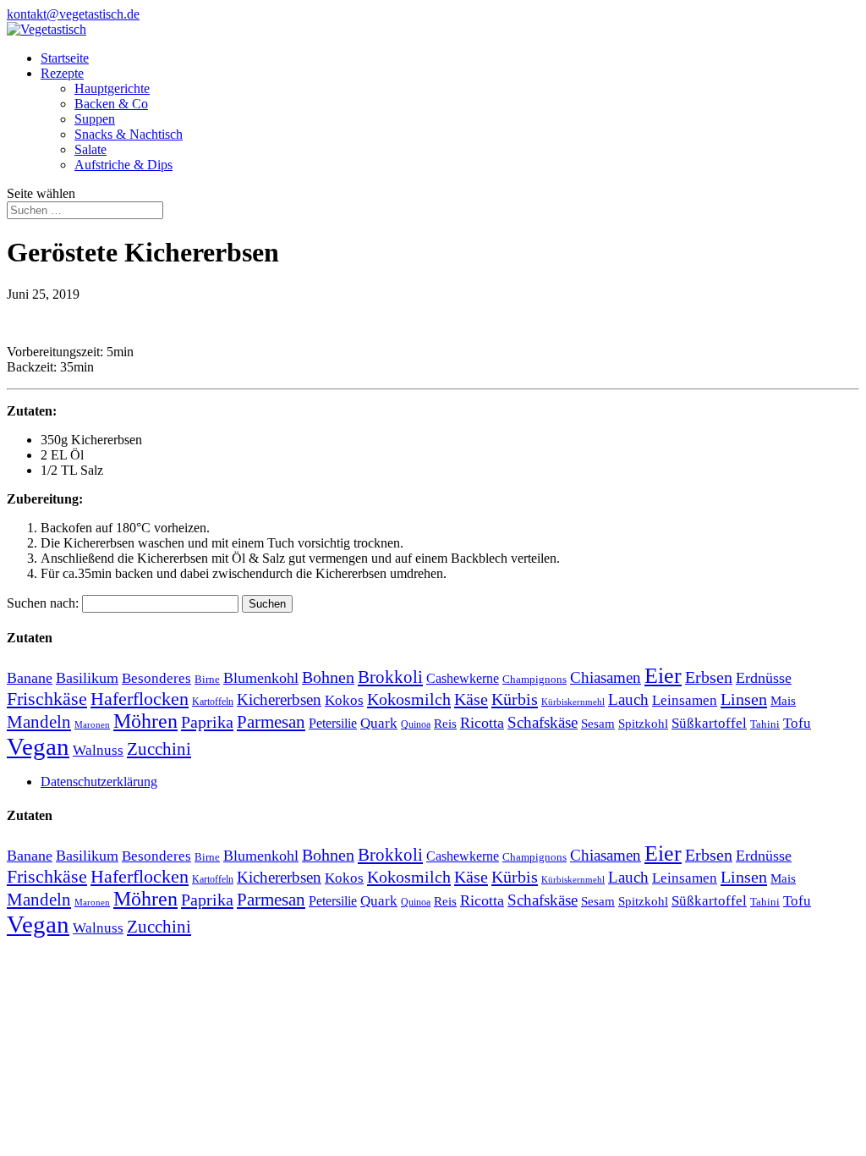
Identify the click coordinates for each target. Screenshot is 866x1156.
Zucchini (159, 748)
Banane (29, 677)
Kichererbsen (279, 699)
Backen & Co (111, 103)
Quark (378, 723)
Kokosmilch (409, 699)
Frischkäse (47, 699)
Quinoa (415, 724)
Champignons (534, 679)
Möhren (145, 721)
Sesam (598, 723)
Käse (471, 699)
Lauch (628, 699)
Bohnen (328, 677)
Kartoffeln (212, 701)
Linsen (744, 699)
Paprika (207, 722)
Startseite (65, 58)
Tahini (765, 724)
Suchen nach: (43, 603)
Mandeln (39, 722)
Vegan (38, 746)
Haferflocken (139, 699)
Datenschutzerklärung (99, 781)
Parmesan (271, 722)
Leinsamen (684, 700)
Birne (207, 679)
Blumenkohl (261, 677)
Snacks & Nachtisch (128, 134)
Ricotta (482, 722)
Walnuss (98, 750)
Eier (663, 675)
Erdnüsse (764, 677)
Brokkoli (390, 677)
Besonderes (156, 677)
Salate (90, 149)
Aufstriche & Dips (123, 164)
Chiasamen (605, 677)
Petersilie (333, 723)
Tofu (797, 722)
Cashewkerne (462, 678)
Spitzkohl (643, 723)
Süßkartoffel (709, 722)
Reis (445, 723)
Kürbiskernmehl (573, 702)
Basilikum (87, 677)
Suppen (94, 119)
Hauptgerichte (112, 88)
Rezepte (62, 73)
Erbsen (708, 677)
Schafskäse (542, 722)
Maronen (92, 724)
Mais (783, 700)
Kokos (344, 700)
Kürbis (514, 699)
